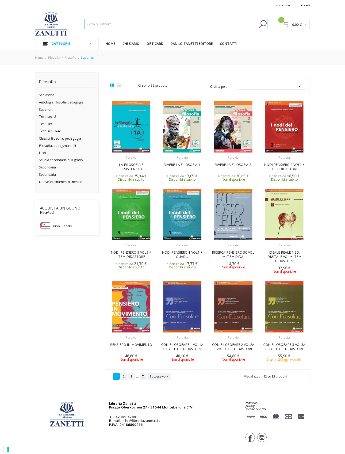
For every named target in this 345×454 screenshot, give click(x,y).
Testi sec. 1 (47, 124)
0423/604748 (124, 416)
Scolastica (46, 95)
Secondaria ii (48, 167)
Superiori (45, 110)
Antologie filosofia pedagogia (61, 102)
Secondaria (47, 175)
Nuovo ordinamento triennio (60, 182)
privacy (250, 406)
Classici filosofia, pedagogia (60, 139)
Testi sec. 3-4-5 (50, 131)
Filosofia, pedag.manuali (57, 146)
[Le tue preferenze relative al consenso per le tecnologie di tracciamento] (8, 449)
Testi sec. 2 (47, 117)
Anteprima (121, 154)
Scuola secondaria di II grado (61, 160)
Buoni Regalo (62, 226)
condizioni (251, 402)
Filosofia (47, 82)
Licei (42, 153)
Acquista (288, 334)
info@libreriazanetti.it (141, 420)
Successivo (159, 376)
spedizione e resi (255, 409)
